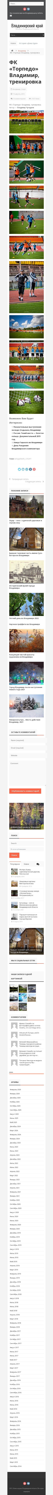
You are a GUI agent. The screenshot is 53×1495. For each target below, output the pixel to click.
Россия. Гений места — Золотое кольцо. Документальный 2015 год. (28, 436)
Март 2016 (14, 1417)
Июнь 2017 (14, 1356)
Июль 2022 (14, 1163)
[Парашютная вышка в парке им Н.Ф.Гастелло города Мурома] (14, 917)
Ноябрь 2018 (15, 1286)
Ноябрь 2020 (15, 1200)
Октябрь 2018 (15, 1290)
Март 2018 (14, 1319)
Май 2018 (13, 1310)
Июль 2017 (14, 1351)
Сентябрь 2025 (15, 1110)
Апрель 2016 (14, 1413)
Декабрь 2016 (15, 1380)
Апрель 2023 (14, 1155)
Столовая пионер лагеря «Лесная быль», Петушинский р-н (29, 893)
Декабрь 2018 (15, 1282)
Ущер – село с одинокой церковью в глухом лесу (25, 521)
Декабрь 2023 (15, 1143)
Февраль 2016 (15, 1421)
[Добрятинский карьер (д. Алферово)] (26, 816)
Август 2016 (14, 1396)
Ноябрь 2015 (15, 1433)
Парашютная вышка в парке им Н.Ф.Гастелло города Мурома (28, 917)
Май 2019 (13, 1261)
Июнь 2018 (14, 1306)
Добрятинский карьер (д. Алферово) (25, 827)
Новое (26, 864)
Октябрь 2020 (15, 1204)
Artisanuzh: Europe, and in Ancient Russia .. (29, 1034)
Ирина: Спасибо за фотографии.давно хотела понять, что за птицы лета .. (30, 1025)
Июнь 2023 (14, 1151)
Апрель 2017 (14, 1364)
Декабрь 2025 (15, 1098)
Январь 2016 (15, 1425)
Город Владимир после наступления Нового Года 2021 (25, 688)
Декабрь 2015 (15, 1429)
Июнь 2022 (14, 1167)
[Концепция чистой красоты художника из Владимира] (26, 640)
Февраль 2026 (15, 1089)
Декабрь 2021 (15, 1184)
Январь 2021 (15, 1196)
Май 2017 (13, 1360)
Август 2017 (14, 1347)
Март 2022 (14, 1175)
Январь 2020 (15, 1229)
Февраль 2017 (15, 1372)
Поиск (14, 855)
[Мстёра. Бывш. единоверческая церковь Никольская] (14, 872)
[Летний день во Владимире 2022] (26, 604)
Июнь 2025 (14, 1118)
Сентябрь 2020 (15, 1208)
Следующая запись (34, 481)
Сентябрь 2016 (15, 1392)
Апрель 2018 (14, 1315)
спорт (28, 459)
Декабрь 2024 (15, 1126)
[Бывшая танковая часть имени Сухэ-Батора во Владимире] (26, 539)
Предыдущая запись (19, 479)
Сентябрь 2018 (15, 1294)
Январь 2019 (15, 1278)
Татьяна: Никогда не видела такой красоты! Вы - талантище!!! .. (30, 1062)
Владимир (22, 51)
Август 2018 (14, 1298)
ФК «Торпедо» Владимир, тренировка (25, 72)
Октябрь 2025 (15, 1106)
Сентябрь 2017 (15, 1343)
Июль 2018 (14, 1302)
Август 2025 (14, 1114)
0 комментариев (19, 99)
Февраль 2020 (15, 1224)
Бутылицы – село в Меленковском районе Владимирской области (28, 905)
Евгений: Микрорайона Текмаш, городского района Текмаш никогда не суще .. (30, 1044)
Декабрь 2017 (15, 1331)
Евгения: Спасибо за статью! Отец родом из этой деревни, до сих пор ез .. (30, 1053)
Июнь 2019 (14, 1257)
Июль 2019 (14, 1253)
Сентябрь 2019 (15, 1245)
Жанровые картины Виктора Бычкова (27, 882)
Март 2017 (14, 1368)
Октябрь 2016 (15, 1388)
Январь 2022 (15, 1179)
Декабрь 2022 (15, 1159)
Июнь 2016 (14, 1405)
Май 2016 (13, 1409)
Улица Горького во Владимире (28, 442)
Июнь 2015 (14, 1454)
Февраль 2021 (15, 1192)
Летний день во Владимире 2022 (24, 618)
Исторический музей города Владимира (22, 587)
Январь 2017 (15, 1376)
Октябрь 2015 (15, 1437)
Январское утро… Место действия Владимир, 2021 (24, 721)
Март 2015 (14, 1462)
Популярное (15, 864)
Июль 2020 (14, 1216)
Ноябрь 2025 (15, 1102)
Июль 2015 (14, 1450)
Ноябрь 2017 (15, 1335)
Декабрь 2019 (15, 1233)
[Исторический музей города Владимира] (26, 571)
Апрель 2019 (14, 1265)
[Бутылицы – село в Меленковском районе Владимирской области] (14, 905)
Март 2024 (14, 1130)
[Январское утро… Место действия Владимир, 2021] (26, 706)
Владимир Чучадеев (25, 107)
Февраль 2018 (15, 1323)
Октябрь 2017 (15, 1339)
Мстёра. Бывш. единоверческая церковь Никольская (29, 871)
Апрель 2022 (14, 1171)
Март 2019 (14, 1270)
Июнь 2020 (14, 1220)
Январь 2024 (15, 1139)
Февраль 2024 (15, 1134)
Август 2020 (14, 1212)
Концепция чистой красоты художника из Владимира (21, 655)
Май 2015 (13, 1458)
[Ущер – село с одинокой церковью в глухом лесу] (26, 506)
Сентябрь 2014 (15, 1466)
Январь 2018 (15, 1327)
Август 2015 (14, 1446)
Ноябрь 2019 (15, 1237)
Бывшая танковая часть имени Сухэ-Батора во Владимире (26, 554)
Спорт (23, 89)
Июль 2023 (14, 1147)
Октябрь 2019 (15, 1241)
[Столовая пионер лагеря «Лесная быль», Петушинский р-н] (14, 893)
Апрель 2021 (14, 1188)
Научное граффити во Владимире (24, 624)
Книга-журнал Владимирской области (25, 1488)
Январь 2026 (15, 1093)
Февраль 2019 (15, 1274)
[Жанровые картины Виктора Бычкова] (14, 883)
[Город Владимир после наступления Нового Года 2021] (26, 673)
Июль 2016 (14, 1401)
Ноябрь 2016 (15, 1384)
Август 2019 (14, 1249)
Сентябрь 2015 (15, 1442)
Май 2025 (13, 1122)
